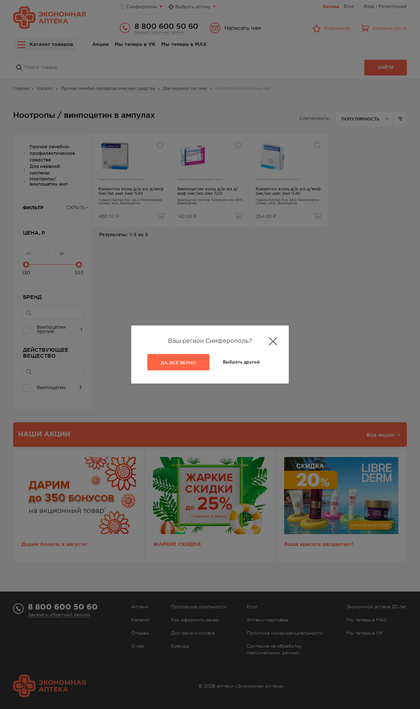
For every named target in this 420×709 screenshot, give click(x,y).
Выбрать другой (241, 362)
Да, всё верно (178, 362)
